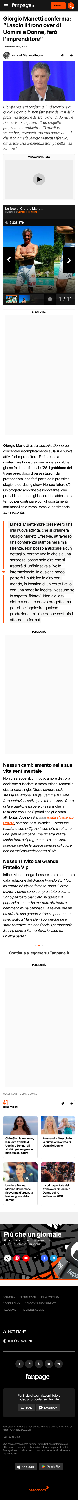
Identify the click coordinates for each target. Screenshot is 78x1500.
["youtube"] (26, 1258)
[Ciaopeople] (39, 1489)
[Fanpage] (39, 1377)
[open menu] (4, 5)
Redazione (9, 1309)
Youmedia (9, 1297)
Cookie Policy (11, 1303)
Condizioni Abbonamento (40, 1303)
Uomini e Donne (28, 1094)
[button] (71, 55)
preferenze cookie (32, 1309)
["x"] (35, 1258)
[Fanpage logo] (23, 5)
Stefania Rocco (33, 55)
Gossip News (10, 1094)
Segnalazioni (28, 1297)
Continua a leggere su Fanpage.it (39, 953)
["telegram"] (53, 1258)
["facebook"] (44, 1258)
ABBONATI (58, 5)
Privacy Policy (50, 1297)
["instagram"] (16, 1258)
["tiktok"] (7, 1258)
